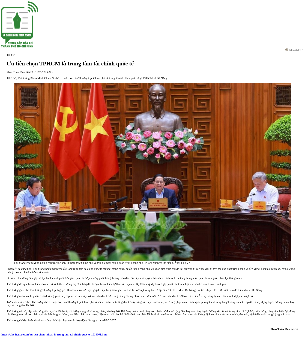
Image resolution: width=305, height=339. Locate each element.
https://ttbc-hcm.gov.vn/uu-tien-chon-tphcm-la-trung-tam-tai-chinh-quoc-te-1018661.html (54, 334)
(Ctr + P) (296, 50)
